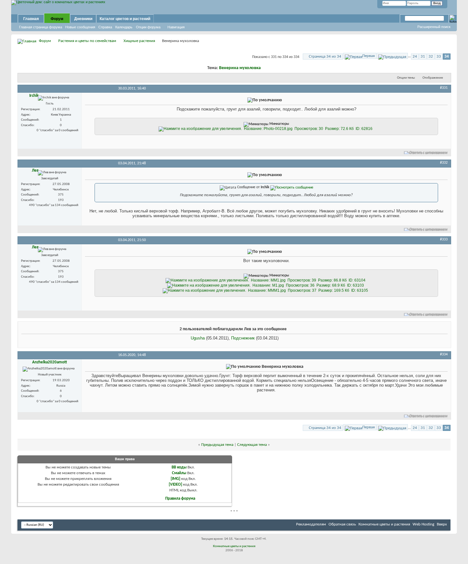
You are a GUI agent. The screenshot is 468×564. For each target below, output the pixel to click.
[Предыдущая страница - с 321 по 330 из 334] (392, 56)
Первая (368, 56)
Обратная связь (342, 524)
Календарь (123, 27)
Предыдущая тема (217, 445)
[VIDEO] (175, 484)
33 (438, 56)
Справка (105, 27)
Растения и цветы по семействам (87, 41)
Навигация (176, 27)
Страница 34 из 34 (325, 56)
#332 (444, 163)
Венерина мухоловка (240, 68)
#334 (444, 354)
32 (431, 56)
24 (415, 56)
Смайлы (179, 473)
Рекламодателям (311, 524)
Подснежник (243, 338)
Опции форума (148, 27)
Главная (31, 19)
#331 (444, 88)
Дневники (83, 19)
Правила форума (180, 498)
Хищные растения (139, 41)
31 (423, 56)
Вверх (442, 524)
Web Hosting (423, 524)
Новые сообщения (80, 27)
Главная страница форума (40, 27)
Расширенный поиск (433, 27)
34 (446, 56)
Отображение (432, 78)
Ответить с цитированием (428, 152)
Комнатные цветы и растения (384, 524)
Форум (57, 19)
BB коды (179, 467)
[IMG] (175, 479)
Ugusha (198, 338)
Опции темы (406, 78)
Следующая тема (252, 445)
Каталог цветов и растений (125, 19)
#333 (444, 239)
